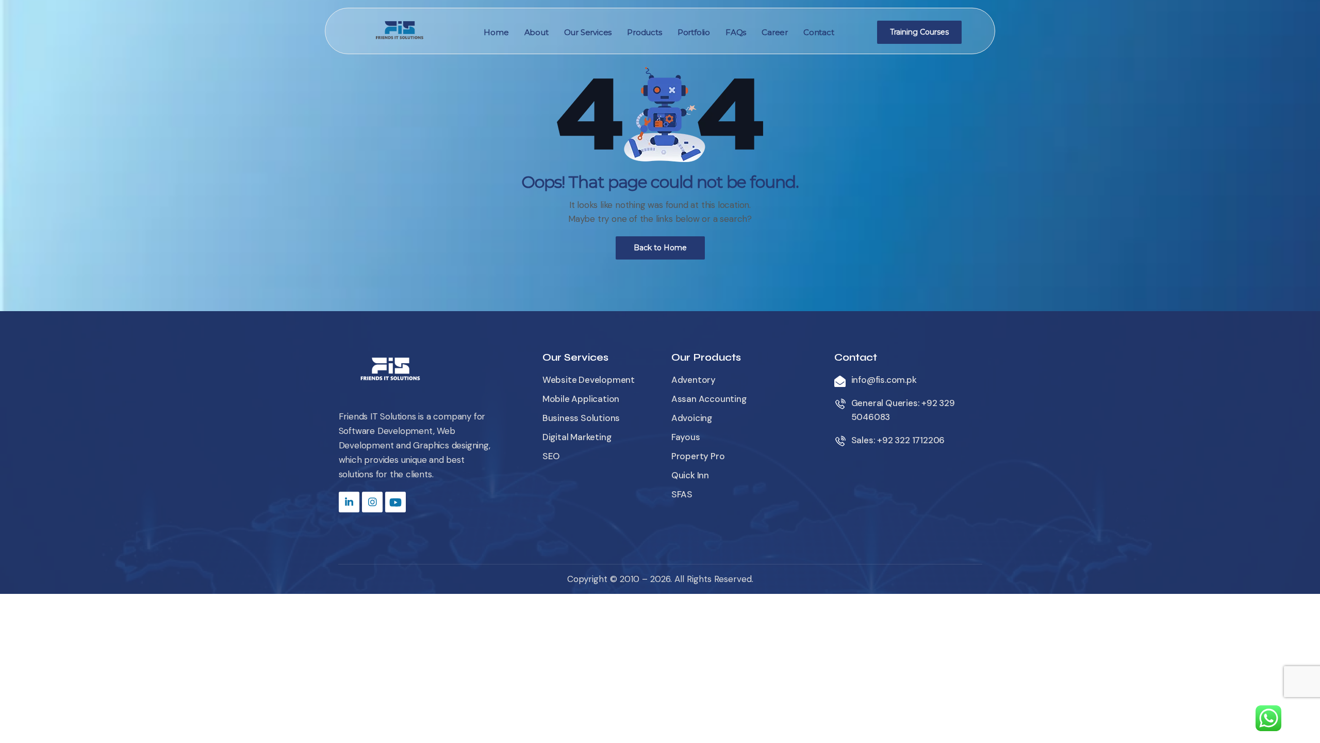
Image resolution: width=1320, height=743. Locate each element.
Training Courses (919, 32)
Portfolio (694, 32)
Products (644, 32)
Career (775, 32)
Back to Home (660, 247)
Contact (818, 32)
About (536, 32)
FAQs (735, 32)
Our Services (588, 32)
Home (496, 32)
